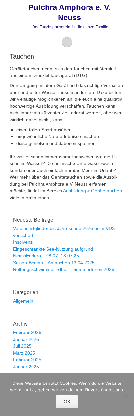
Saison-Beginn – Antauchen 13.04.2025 (54, 262)
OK (67, 401)
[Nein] (126, 395)
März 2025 (24, 353)
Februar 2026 (27, 332)
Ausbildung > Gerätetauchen (92, 190)
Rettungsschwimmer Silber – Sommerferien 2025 (63, 269)
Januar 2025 (26, 366)
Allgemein (23, 301)
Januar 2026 (26, 339)
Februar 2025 (27, 359)
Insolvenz (23, 242)
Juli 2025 (22, 346)
